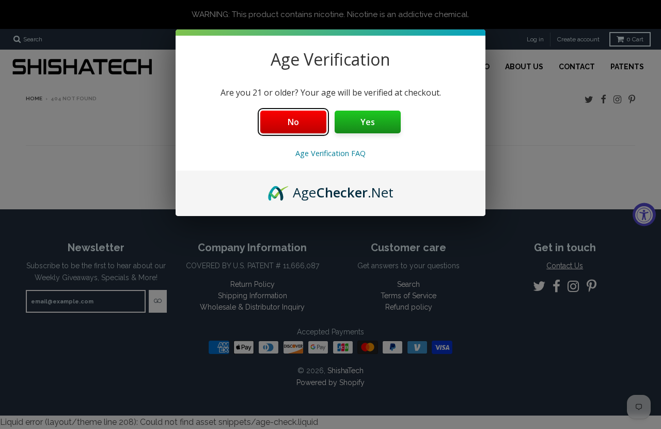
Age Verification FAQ (330, 153)
